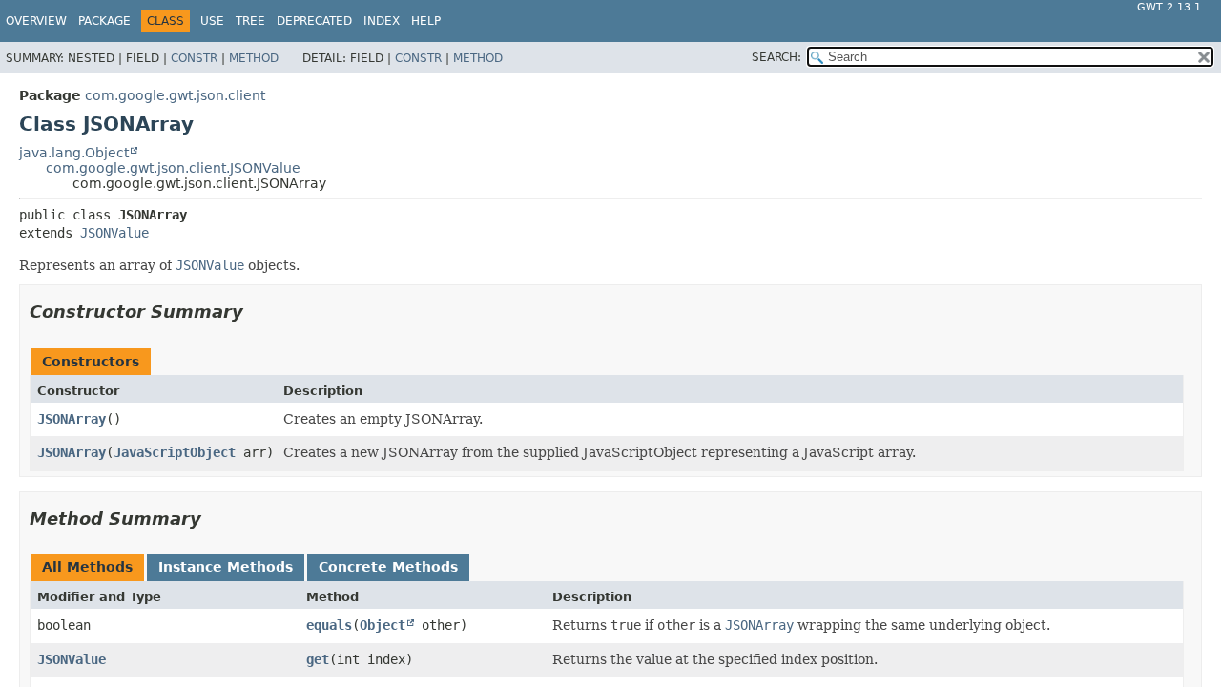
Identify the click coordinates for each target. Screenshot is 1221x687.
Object (382, 625)
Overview (36, 21)
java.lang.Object (74, 152)
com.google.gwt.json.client (175, 95)
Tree (250, 21)
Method (254, 58)
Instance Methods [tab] (225, 566)
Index (381, 21)
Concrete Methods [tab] (388, 566)
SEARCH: (776, 57)
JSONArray (71, 419)
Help (426, 21)
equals (329, 625)
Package (104, 21)
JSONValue (114, 232)
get (317, 659)
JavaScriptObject (175, 452)
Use (212, 21)
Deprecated (314, 21)
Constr (194, 58)
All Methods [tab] (87, 566)
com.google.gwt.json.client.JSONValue (173, 168)
